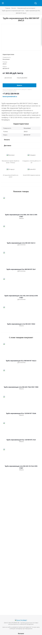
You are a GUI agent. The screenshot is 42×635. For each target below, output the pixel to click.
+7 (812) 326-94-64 (11, 93)
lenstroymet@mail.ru (10, 96)
